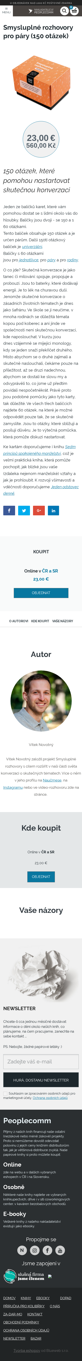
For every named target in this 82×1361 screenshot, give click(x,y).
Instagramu (13, 787)
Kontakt (34, 1314)
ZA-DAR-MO (12, 1314)
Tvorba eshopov (27, 1351)
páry (51, 260)
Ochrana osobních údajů (50, 1098)
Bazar (36, 1338)
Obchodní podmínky (21, 1322)
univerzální (32, 246)
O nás (55, 1306)
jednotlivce (28, 260)
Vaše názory (62, 621)
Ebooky (43, 1298)
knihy (26, 1298)
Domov (9, 1298)
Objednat (41, 593)
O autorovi (18, 621)
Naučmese (52, 780)
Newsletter (14, 1338)
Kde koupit (40, 621)
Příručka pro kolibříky (24, 1306)
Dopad (65, 1298)
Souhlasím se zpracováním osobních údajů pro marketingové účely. (39, 1095)
